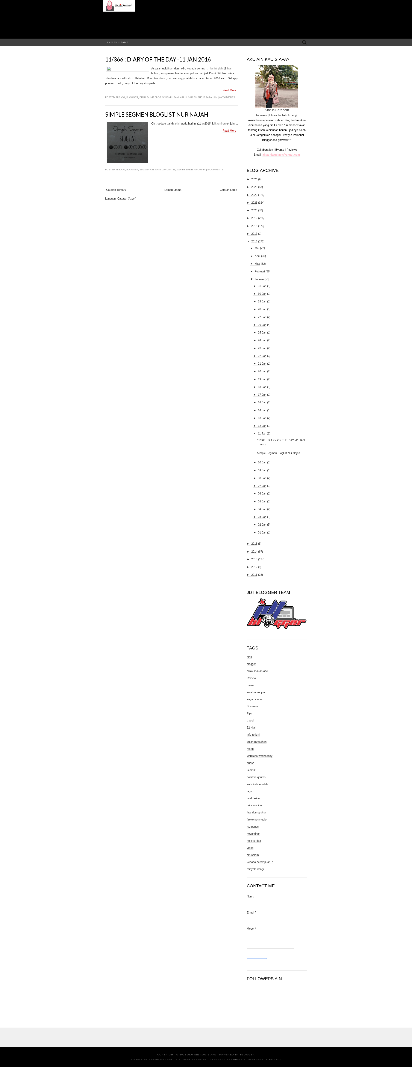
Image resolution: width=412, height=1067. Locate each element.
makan (251, 685)
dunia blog (154, 97)
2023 (254, 187)
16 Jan (262, 402)
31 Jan (262, 286)
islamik (251, 770)
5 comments (215, 169)
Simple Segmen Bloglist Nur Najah (156, 114)
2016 (254, 241)
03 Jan (262, 516)
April (257, 256)
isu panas (253, 826)
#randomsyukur (256, 812)
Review (251, 678)
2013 (254, 559)
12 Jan (262, 425)
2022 (254, 195)
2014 (254, 551)
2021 (254, 202)
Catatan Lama (228, 189)
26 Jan (262, 324)
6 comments (227, 97)
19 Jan (262, 379)
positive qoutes (256, 777)
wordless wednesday (260, 755)
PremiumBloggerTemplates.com (254, 1059)
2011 (254, 574)
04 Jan (262, 509)
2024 (254, 179)
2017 (254, 233)
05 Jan (262, 501)
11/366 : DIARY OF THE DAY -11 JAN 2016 (158, 59)
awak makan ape (257, 671)
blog (121, 97)
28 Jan (262, 309)
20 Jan (262, 371)
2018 (254, 226)
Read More (229, 90)
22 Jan (262, 356)
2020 (254, 210)
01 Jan (262, 532)
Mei (257, 248)
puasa (250, 763)
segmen (144, 169)
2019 (254, 218)
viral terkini (253, 798)
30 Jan (262, 293)
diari (142, 97)
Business (252, 706)
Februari (260, 271)
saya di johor (255, 699)
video (250, 847)
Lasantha (215, 1059)
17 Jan (262, 394)
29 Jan (262, 301)
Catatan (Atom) (126, 198)
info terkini (253, 734)
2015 (254, 543)
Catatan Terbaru (116, 189)
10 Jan (262, 462)
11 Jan (262, 433)
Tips (249, 713)
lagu (249, 791)
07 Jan (262, 485)
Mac (257, 263)
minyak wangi (255, 869)
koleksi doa (254, 840)
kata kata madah (257, 784)
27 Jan (262, 317)
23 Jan (262, 348)
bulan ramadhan (257, 741)
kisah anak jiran (256, 692)
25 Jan (262, 332)
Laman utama (118, 42)
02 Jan (262, 524)
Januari (259, 279)
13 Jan (262, 418)
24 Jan (262, 340)
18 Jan (262, 387)
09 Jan (262, 470)
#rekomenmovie (257, 819)
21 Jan (262, 363)
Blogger (247, 1054)
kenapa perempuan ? (260, 862)
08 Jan (262, 478)
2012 (254, 567)
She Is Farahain (207, 97)
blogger (132, 97)
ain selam (253, 855)
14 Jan (262, 410)
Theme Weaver (161, 1059)
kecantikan (253, 833)
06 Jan (262, 493)
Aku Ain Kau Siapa (201, 1054)
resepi (250, 748)
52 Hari (251, 727)
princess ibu (254, 805)
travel (250, 720)
